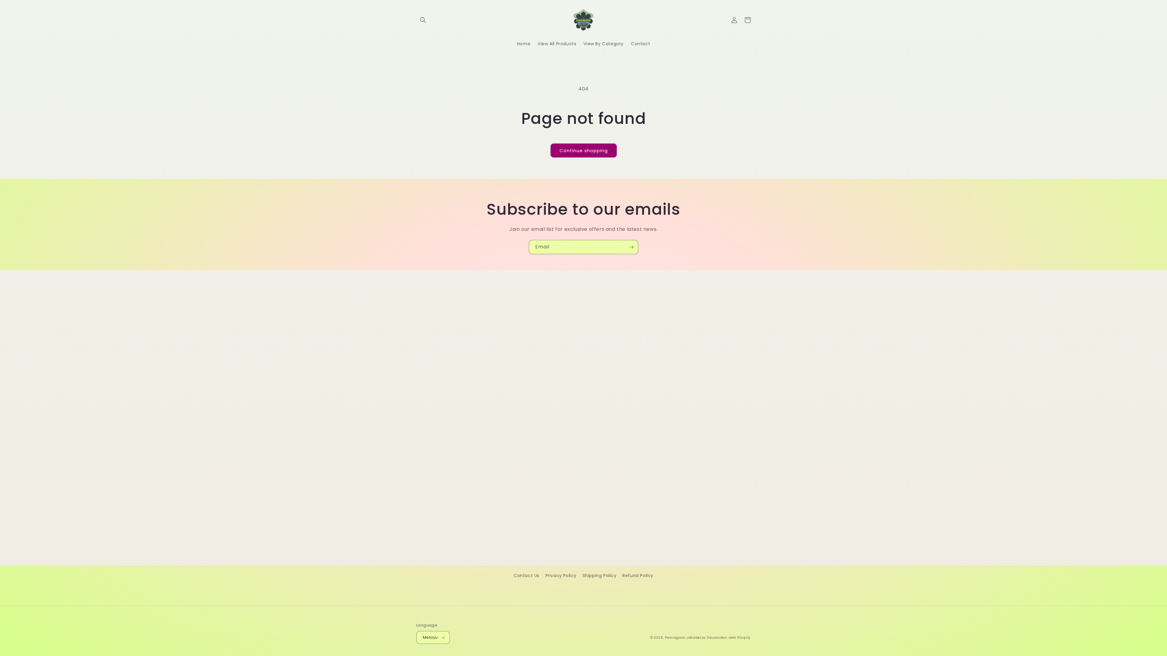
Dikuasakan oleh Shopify (729, 637)
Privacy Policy (561, 575)
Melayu (430, 637)
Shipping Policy (600, 575)
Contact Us (526, 575)
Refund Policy (637, 575)
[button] (423, 20)
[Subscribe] (631, 247)
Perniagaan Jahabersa (685, 637)
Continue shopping (583, 150)
